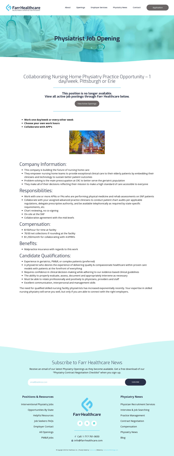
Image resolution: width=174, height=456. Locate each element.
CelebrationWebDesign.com (110, 450)
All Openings (46, 432)
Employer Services (99, 7)
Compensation (128, 426)
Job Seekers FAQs (44, 421)
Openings (80, 7)
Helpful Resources (43, 415)
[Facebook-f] (80, 423)
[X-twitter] (87, 423)
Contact (137, 7)
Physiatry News (120, 7)
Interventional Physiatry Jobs (37, 404)
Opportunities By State (41, 409)
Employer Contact (44, 426)
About (68, 7)
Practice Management (132, 415)
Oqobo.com (92, 450)
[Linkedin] (94, 423)
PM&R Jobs (47, 437)
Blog (122, 437)
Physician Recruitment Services (137, 404)
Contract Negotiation (132, 421)
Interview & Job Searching (134, 409)
